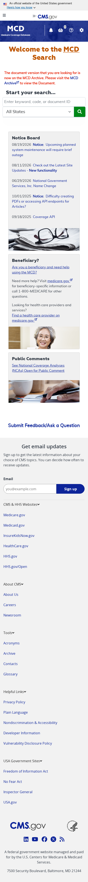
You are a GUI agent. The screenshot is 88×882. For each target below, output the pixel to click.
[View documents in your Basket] (61, 30)
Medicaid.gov (14, 525)
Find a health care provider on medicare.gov (36, 318)
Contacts (10, 663)
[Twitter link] (53, 840)
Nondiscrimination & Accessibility (30, 722)
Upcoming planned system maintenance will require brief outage (44, 150)
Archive (9, 653)
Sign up (70, 489)
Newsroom (12, 615)
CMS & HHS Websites (20, 504)
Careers (9, 604)
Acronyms (11, 643)
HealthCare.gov (15, 546)
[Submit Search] (79, 112)
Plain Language (15, 712)
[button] (51, 30)
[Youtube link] (35, 840)
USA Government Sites (21, 761)
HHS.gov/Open (15, 566)
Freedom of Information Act (25, 771)
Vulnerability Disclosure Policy (27, 743)
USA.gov (10, 802)
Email (8, 478)
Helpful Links (13, 691)
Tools (7, 632)
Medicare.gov (14, 515)
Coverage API (44, 217)
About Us (10, 594)
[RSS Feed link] (62, 840)
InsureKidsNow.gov (18, 535)
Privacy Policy (14, 702)
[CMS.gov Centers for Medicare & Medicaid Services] (44, 16)
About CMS (12, 584)
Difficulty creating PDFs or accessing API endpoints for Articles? (43, 201)
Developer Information (21, 733)
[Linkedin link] (26, 840)
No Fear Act (12, 781)
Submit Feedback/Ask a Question (44, 425)
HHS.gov (10, 556)
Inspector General (17, 792)
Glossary (10, 674)
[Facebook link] (44, 840)
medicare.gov (58, 281)
